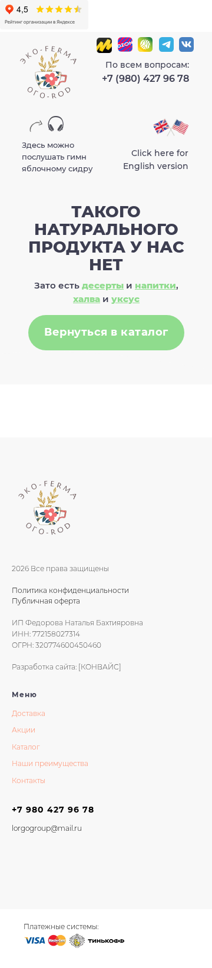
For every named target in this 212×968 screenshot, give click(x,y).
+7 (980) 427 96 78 (145, 78)
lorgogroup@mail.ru (47, 828)
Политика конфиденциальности (70, 590)
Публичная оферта (46, 600)
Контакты (28, 780)
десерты (103, 285)
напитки (155, 285)
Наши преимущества (50, 763)
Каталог (26, 746)
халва (86, 298)
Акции (23, 729)
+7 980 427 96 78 (53, 809)
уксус (125, 298)
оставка (31, 713)
